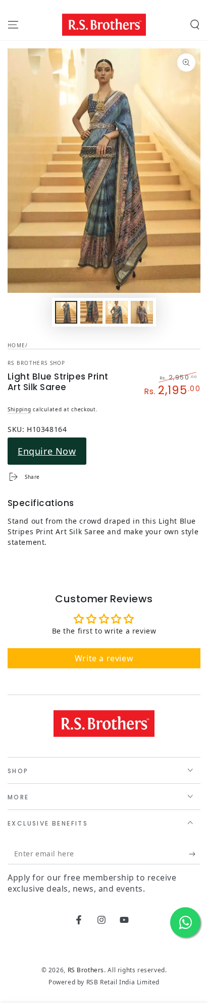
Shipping (19, 409)
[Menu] (13, 24)
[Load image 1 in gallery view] (66, 312)
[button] (195, 24)
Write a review (104, 658)
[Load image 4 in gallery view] (142, 312)
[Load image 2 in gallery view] (91, 312)
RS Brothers (86, 970)
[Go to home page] (104, 25)
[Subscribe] (194, 854)
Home (16, 345)
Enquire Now (47, 451)
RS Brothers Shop (37, 362)
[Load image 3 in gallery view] (117, 312)
